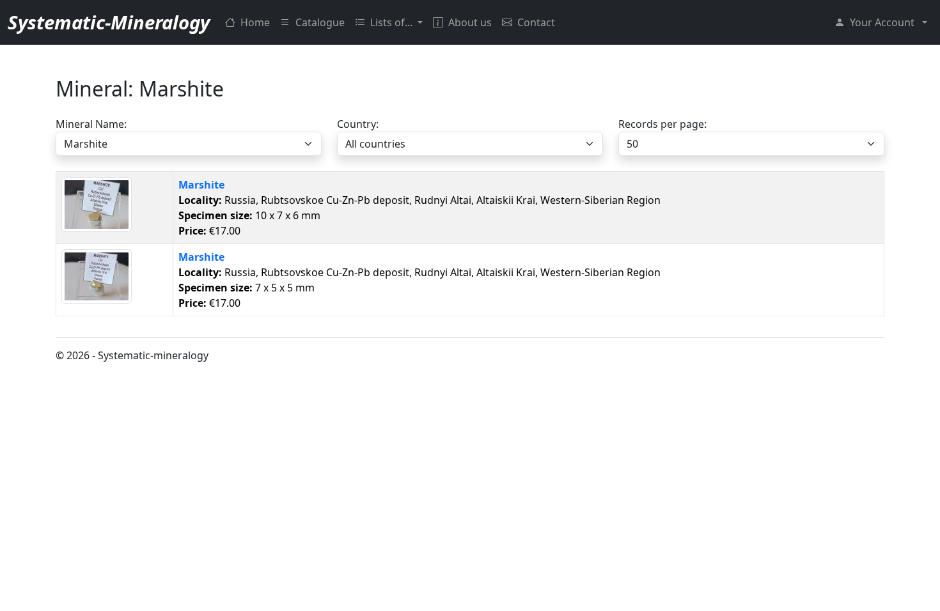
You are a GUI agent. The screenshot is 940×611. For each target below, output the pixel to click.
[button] (880, 22)
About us (470, 22)
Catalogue (320, 22)
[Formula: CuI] (96, 204)
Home (255, 22)
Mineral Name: (91, 124)
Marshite (201, 185)
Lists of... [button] (392, 22)
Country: (358, 124)
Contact (536, 22)
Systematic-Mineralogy (109, 22)
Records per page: (662, 124)
